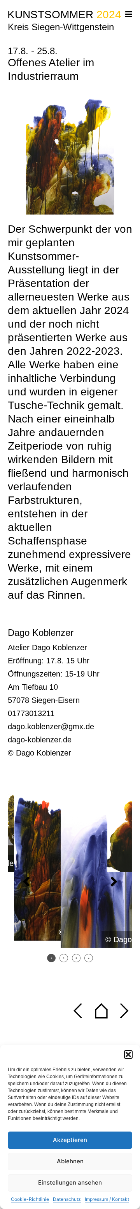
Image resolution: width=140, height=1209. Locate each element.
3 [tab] (76, 958)
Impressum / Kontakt (107, 1199)
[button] (128, 1054)
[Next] (113, 881)
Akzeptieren (70, 1140)
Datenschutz (67, 1199)
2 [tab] (64, 958)
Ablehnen (70, 1161)
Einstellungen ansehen (70, 1182)
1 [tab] (51, 958)
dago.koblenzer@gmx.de (51, 726)
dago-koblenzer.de (40, 739)
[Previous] (26, 881)
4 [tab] (88, 958)
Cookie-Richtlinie (30, 1199)
